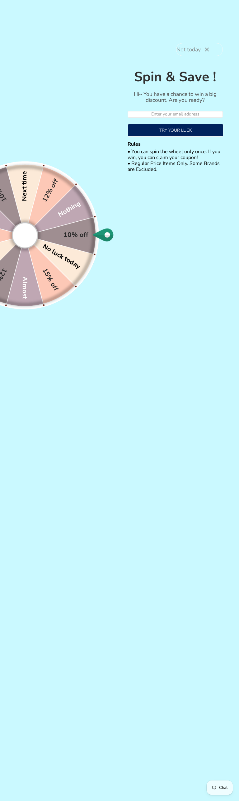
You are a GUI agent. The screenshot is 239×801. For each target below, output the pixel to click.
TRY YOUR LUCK (175, 130)
